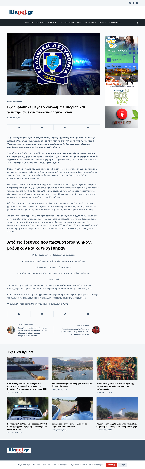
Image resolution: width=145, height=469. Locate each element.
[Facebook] (130, 3)
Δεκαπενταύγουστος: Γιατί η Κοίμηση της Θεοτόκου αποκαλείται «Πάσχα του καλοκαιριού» (115, 386)
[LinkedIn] (88, 127)
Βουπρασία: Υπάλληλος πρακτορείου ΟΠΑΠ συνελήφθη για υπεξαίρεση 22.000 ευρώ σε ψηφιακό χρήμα (27, 426)
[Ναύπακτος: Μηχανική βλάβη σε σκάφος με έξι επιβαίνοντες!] (72, 368)
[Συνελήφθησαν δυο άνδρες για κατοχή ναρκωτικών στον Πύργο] (72, 408)
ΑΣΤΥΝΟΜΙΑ (11, 101)
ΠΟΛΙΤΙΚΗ (52, 23)
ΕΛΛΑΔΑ (19, 101)
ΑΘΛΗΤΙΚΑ (40, 23)
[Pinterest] (65, 127)
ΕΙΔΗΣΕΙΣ (29, 23)
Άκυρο (122, 465)
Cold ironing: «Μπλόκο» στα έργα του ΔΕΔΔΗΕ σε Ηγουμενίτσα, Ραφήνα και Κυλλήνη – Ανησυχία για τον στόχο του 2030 (27, 386)
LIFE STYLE (69, 23)
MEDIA (80, 23)
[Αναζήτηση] (137, 23)
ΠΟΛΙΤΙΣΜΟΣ (90, 23)
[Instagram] (137, 3)
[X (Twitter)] (133, 3)
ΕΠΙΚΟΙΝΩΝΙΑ (114, 23)
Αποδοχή (111, 465)
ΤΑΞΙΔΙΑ (102, 23)
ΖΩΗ (60, 23)
